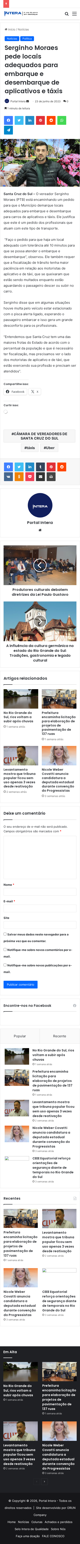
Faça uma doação (28, 1536)
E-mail (9, 901)
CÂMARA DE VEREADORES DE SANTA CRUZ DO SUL (40, 436)
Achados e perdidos (58, 1522)
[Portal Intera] (21, 13)
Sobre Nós (58, 1529)
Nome (9, 884)
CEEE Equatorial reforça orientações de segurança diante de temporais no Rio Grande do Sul (53, 1167)
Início (11, 29)
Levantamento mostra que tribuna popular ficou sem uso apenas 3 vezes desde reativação (20, 778)
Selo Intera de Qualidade (32, 1529)
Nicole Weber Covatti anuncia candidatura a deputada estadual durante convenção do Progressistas (58, 780)
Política (27, 38)
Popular (20, 1036)
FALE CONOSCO (53, 1536)
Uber (50, 448)
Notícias (23, 29)
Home (12, 1522)
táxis (31, 448)
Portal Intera (18, 101)
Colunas (36, 1522)
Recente (59, 1036)
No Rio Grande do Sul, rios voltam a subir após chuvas (18, 717)
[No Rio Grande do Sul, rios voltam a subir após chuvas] (21, 699)
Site (6, 918)
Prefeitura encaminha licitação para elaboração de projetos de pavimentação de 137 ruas (59, 723)
